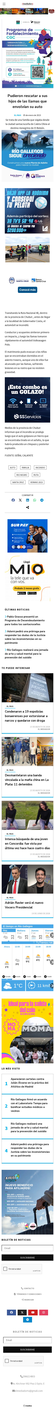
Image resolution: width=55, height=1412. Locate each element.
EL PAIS (17, 115)
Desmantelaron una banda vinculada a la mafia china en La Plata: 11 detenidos (27, 779)
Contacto (28, 1288)
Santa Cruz (18, 482)
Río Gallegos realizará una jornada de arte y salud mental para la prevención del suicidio (26, 653)
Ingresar (29, 1299)
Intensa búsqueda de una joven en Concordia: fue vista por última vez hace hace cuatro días (27, 843)
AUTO (12, 467)
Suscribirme (27, 1257)
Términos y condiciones (29, 1294)
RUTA (36, 475)
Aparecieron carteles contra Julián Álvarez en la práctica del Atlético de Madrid (29, 1082)
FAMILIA (25, 467)
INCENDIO (40, 467)
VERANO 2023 (36, 482)
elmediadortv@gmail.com (29, 1390)
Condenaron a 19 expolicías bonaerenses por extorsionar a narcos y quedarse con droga (26, 716)
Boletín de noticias (16, 1239)
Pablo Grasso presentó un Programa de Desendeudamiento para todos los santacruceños (25, 620)
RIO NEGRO (21, 475)
